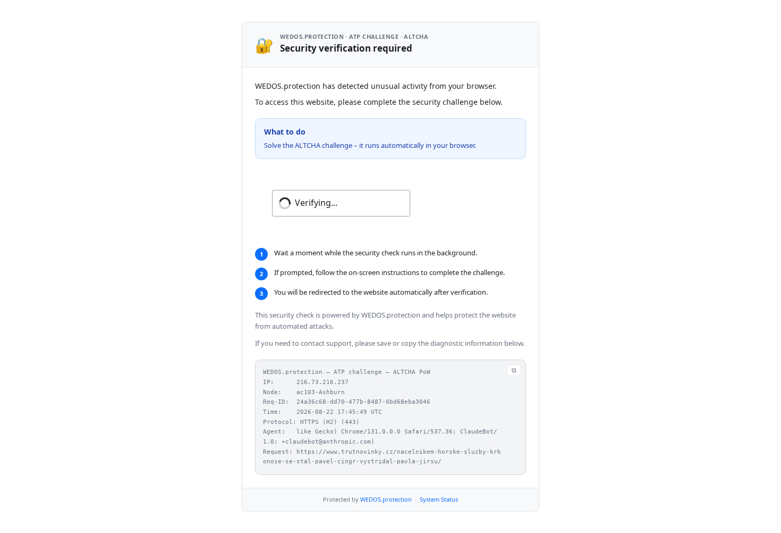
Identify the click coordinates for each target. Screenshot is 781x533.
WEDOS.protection (386, 499)
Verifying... (316, 203)
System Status (439, 499)
